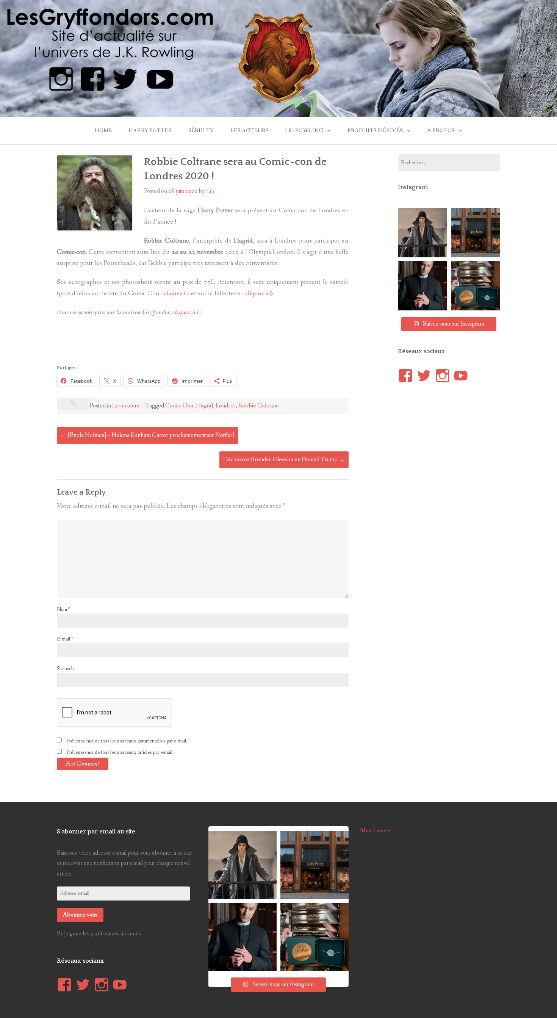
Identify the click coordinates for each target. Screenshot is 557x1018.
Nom (63, 609)
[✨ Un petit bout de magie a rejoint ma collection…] (475, 285)
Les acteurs (249, 130)
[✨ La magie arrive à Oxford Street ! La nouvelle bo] (475, 232)
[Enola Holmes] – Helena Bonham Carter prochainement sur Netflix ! (148, 435)
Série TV (201, 130)
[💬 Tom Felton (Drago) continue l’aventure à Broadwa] (422, 285)
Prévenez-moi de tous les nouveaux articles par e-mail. (120, 752)
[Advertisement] (195, 343)
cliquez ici (176, 293)
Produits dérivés (375, 130)
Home (103, 130)
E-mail (65, 639)
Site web (65, 668)
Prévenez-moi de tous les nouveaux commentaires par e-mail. (126, 741)
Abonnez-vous (80, 915)
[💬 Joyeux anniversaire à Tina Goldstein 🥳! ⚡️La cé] (422, 232)
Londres (226, 406)
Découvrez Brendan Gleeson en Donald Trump (284, 460)
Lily (210, 191)
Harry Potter (150, 130)
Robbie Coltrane (258, 406)
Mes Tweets (375, 831)
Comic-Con (179, 406)
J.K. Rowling (304, 130)
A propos (441, 130)
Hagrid (204, 406)
